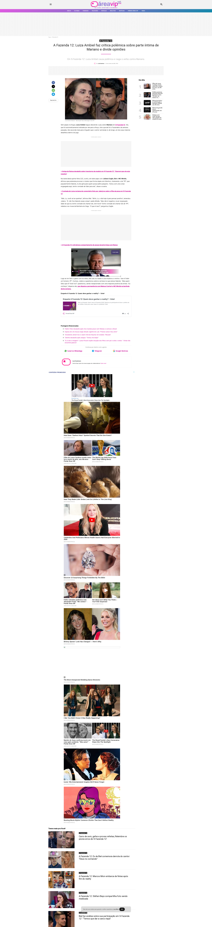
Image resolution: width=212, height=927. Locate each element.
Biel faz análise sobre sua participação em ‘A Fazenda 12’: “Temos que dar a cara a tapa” (104, 917)
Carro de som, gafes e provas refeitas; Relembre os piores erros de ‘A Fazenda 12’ (103, 837)
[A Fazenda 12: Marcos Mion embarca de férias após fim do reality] (61, 879)
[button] (151, 4)
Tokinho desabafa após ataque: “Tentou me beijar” (82, 337)
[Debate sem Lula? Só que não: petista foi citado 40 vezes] (147, 119)
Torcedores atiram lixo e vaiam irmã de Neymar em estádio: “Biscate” (88, 335)
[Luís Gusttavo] (95, 63)
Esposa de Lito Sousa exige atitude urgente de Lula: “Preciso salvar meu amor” (91, 332)
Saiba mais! (103, 363)
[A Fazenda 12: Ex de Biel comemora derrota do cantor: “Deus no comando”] (61, 859)
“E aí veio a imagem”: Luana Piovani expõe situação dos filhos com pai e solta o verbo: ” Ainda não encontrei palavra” (97, 342)
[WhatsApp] (53, 90)
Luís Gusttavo (101, 63)
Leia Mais (116, 909)
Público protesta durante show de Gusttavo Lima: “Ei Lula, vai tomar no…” (157, 94)
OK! (122, 909)
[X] (53, 86)
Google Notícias (122, 351)
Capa (49, 37)
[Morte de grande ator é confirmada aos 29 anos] (147, 112)
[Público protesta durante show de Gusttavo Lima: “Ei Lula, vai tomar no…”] (147, 97)
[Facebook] (53, 82)
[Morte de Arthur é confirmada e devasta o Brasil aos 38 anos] (147, 105)
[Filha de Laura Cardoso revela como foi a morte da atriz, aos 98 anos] (147, 88)
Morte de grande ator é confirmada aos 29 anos (157, 110)
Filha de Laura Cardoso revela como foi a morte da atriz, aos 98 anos (157, 86)
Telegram (98, 351)
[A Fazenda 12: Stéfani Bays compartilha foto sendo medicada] (61, 899)
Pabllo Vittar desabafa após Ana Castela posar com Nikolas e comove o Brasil (91, 329)
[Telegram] (53, 94)
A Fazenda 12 (55, 37)
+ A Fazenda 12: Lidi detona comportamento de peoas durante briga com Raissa (89, 245)
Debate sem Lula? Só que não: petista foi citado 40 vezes (156, 117)
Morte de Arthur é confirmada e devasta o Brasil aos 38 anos (157, 102)
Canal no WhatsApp (74, 351)
